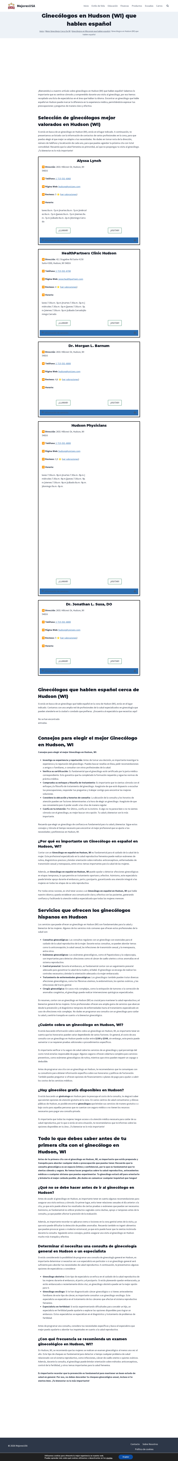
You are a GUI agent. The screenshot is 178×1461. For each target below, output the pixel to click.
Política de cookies (144, 1449)
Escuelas (149, 5)
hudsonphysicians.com (69, 186)
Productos (137, 5)
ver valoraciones (69, 194)
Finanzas (124, 5)
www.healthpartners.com (70, 278)
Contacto (135, 1444)
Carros (159, 5)
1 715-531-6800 (63, 363)
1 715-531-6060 (63, 178)
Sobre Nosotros (150, 1444)
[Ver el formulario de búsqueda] (167, 6)
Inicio (86, 5)
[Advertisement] (89, 67)
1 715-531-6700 (63, 271)
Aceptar (125, 1457)
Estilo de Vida (98, 5)
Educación (113, 5)
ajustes (109, 1458)
